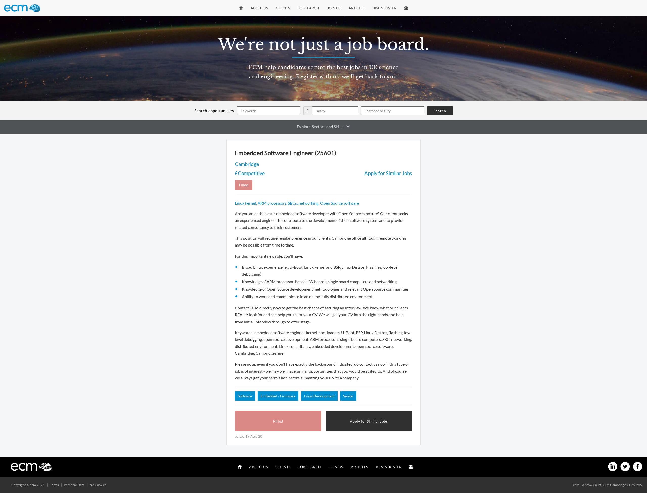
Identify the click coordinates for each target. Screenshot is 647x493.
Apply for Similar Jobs (388, 173)
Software (245, 396)
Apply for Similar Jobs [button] (369, 421)
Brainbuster (384, 8)
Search (440, 111)
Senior (348, 396)
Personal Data (74, 485)
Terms (54, 485)
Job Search (308, 8)
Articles (356, 8)
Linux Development (319, 396)
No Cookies (98, 485)
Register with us (317, 76)
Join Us (333, 8)
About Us (259, 8)
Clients (283, 8)
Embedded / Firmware (278, 396)
